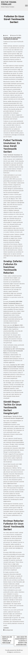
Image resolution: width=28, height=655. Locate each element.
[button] (26, 5)
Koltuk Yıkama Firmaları (8, 3)
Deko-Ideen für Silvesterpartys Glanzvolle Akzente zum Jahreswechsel (21, 640)
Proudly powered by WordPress (14, 650)
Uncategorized (9, 630)
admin (6, 35)
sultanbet (6, 627)
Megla (10, 652)
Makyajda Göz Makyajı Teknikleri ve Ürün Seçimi (7, 639)
